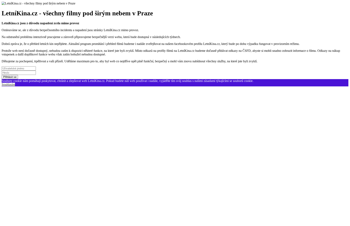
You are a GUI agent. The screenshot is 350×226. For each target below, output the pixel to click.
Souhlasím (8, 84)
